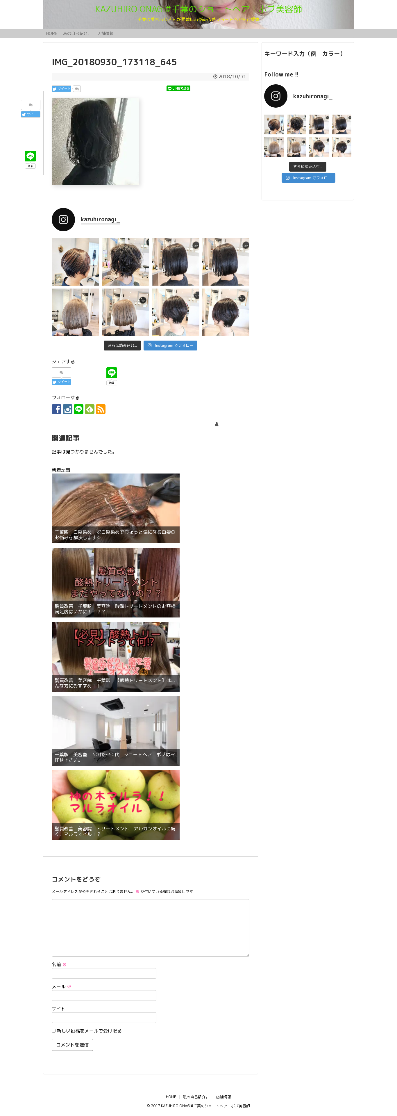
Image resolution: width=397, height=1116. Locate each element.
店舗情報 (105, 33)
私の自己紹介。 (77, 33)
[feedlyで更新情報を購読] (89, 409)
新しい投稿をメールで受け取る (89, 1031)
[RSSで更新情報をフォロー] (100, 409)
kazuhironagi (233, 424)
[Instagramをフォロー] (67, 409)
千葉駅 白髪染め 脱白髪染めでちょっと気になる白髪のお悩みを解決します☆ (115, 534)
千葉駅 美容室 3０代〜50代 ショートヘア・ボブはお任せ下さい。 (115, 757)
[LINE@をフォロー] (78, 409)
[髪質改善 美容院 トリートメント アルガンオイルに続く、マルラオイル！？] (116, 805)
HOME (52, 33)
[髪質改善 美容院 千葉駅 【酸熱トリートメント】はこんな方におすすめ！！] (116, 657)
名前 (59, 964)
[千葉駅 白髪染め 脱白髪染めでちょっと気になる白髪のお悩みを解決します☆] (116, 508)
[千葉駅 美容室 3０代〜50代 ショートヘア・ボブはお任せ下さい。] (116, 731)
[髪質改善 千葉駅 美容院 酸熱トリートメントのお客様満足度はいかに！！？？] (116, 582)
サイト (59, 1008)
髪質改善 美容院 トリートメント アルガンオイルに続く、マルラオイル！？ (115, 831)
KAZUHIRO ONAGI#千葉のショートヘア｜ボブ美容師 (198, 9)
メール (61, 986)
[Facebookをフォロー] (56, 409)
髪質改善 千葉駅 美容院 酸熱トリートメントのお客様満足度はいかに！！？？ (115, 609)
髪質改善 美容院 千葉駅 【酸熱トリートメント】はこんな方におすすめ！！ (115, 683)
